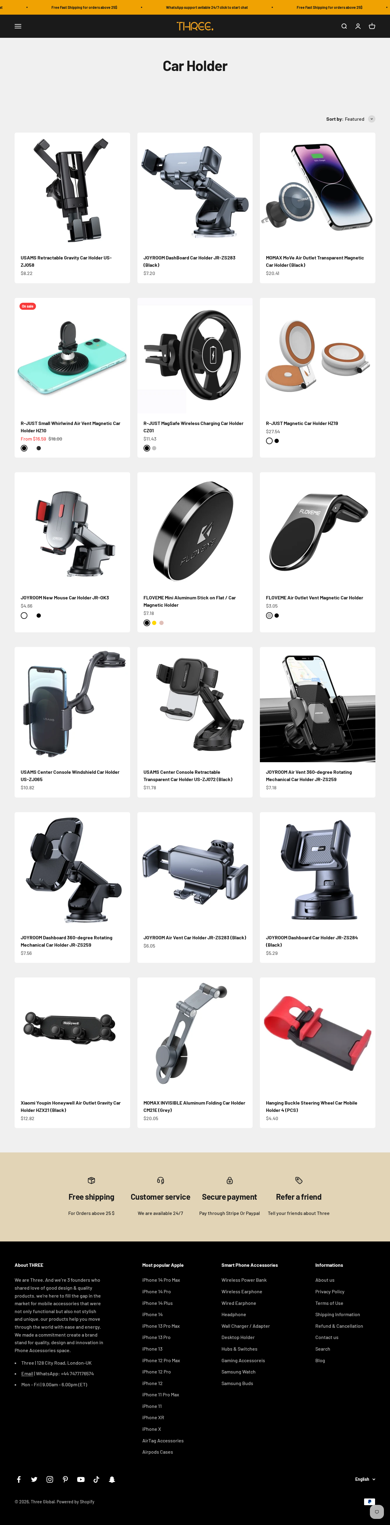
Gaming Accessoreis (243, 1360)
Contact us (327, 1337)
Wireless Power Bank (244, 1280)
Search (322, 1349)
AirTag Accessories (163, 1440)
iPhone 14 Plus (157, 1303)
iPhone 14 (152, 1314)
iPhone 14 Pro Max (161, 1280)
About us (325, 1280)
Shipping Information (337, 1314)
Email (27, 1373)
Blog (320, 1360)
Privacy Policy (330, 1291)
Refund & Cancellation (339, 1326)
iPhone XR (153, 1417)
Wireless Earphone (242, 1291)
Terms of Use (329, 1303)
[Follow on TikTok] (96, 1479)
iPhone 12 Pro (156, 1371)
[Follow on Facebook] (19, 1479)
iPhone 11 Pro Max (160, 1394)
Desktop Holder (238, 1337)
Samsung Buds (237, 1383)
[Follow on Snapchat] (112, 1479)
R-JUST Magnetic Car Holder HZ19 (302, 423)
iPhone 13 (152, 1349)
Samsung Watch (239, 1371)
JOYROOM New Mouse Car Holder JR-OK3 (65, 597)
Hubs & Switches (239, 1349)
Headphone (234, 1314)
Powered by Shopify (75, 1501)
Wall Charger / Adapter (246, 1326)
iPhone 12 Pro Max (161, 1360)
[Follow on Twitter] (34, 1479)
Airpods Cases (157, 1452)
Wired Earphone (239, 1303)
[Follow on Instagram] (50, 1479)
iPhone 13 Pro (156, 1337)
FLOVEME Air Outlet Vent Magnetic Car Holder (314, 597)
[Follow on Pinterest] (65, 1479)
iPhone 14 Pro (156, 1291)
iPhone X (151, 1429)
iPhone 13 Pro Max (161, 1326)
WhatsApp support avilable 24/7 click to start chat (191, 7)
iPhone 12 (152, 1383)
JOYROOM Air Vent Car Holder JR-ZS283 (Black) (195, 937)
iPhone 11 (152, 1406)
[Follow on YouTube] (81, 1479)
